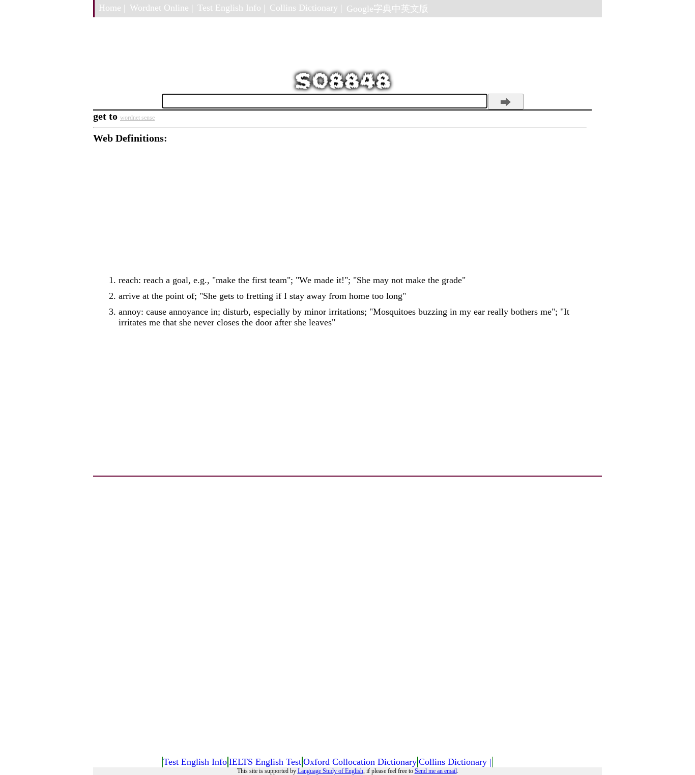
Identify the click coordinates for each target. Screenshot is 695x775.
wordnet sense (137, 117)
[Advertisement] (340, 215)
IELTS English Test (265, 762)
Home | (112, 8)
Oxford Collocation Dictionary (360, 762)
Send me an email (436, 770)
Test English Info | (231, 8)
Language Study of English (330, 770)
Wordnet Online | (161, 8)
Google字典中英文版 (387, 9)
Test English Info (195, 762)
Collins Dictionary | (306, 8)
